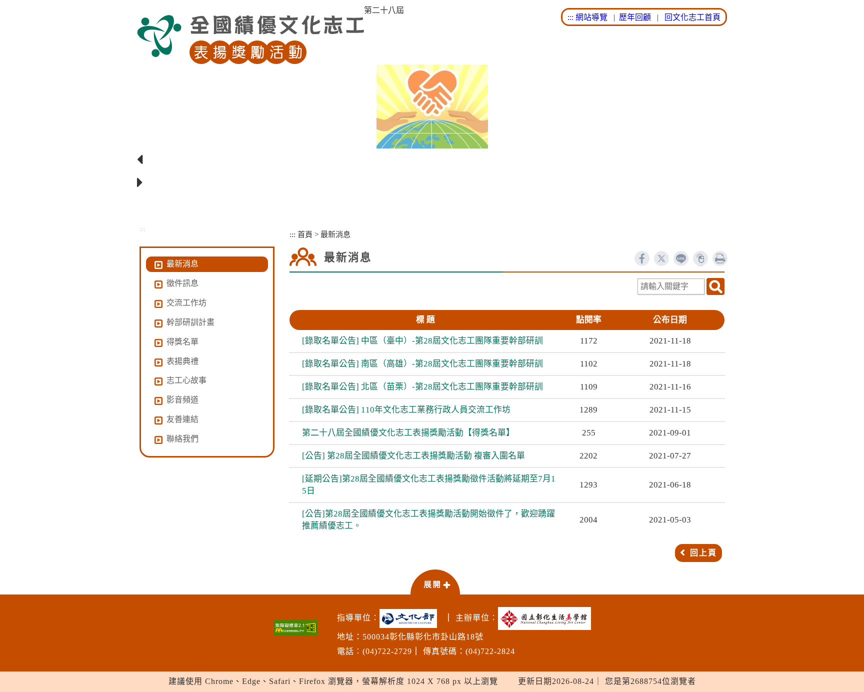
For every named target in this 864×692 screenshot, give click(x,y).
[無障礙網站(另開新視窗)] (295, 628)
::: (571, 17)
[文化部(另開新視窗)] (411, 618)
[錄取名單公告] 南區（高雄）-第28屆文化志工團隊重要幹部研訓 (422, 363)
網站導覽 (592, 17)
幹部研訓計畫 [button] (190, 322)
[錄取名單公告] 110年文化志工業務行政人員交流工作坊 (406, 409)
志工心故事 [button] (186, 380)
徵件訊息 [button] (182, 283)
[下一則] (432, 183)
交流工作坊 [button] (186, 302)
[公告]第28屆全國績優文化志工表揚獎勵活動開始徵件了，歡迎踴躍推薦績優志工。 (428, 519)
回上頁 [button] (703, 552)
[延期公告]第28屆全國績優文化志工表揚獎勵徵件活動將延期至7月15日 (429, 485)
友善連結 (182, 419)
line (681, 258)
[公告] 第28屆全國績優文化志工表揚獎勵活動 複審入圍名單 (413, 455)
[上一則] (432, 160)
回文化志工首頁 (692, 17)
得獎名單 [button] (182, 342)
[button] (435, 581)
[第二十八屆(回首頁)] (250, 39)
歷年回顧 (635, 17)
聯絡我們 (182, 438)
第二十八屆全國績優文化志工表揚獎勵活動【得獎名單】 (408, 433)
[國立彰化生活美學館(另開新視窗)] (547, 618)
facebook (642, 258)
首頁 (305, 234)
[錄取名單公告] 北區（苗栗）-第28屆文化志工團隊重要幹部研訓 (422, 387)
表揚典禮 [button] (182, 361)
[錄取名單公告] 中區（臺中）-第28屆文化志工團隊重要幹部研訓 (422, 341)
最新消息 (182, 264)
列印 (720, 258)
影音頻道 (182, 400)
